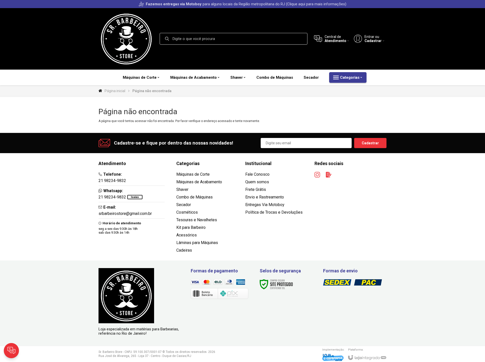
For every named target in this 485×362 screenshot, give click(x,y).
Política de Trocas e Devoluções (274, 212)
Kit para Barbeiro (191, 227)
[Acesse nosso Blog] (328, 174)
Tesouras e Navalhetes (196, 219)
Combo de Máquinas (194, 197)
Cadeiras (184, 250)
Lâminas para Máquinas (197, 242)
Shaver (182, 189)
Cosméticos (187, 212)
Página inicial (115, 91)
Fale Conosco (257, 174)
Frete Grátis (255, 189)
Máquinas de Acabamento (199, 181)
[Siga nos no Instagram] (317, 174)
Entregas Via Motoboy (264, 204)
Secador (183, 204)
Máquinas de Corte (193, 174)
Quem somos (257, 181)
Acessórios (186, 235)
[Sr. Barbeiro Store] (126, 38)
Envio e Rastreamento (264, 197)
